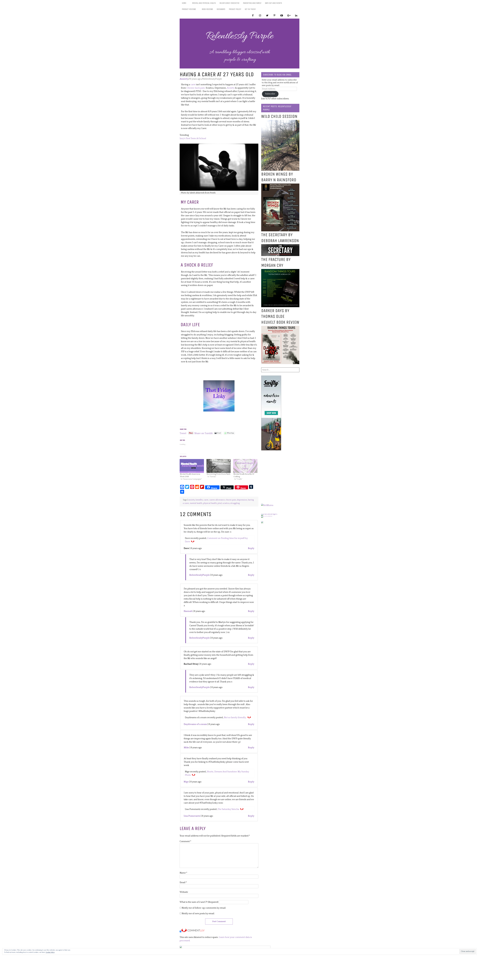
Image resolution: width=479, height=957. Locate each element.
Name (183, 873)
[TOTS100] (266, 516)
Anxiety (184, 79)
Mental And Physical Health (204, 3)
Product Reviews (189, 9)
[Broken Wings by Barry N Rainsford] (280, 185)
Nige (186, 782)
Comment (185, 841)
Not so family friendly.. (235, 717)
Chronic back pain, (195, 88)
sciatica (226, 503)
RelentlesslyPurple (199, 575)
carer (193, 84)
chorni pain (231, 500)
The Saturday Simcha (228, 809)
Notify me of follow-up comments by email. (204, 908)
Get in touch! (250, 9)
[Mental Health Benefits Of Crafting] (245, 466)
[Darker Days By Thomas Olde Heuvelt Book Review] (280, 327)
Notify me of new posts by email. (198, 913)
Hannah (188, 611)
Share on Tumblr (203, 433)
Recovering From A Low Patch (218, 474)
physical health (210, 503)
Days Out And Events (273, 3)
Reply (251, 548)
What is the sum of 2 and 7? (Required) (199, 902)
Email (183, 882)
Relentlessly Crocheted (229, 3)
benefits (199, 500)
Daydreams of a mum (195, 724)
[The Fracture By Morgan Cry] (280, 270)
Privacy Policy (235, 9)
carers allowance (217, 500)
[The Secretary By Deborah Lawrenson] (280, 246)
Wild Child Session (279, 116)
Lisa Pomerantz (192, 816)
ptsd (220, 503)
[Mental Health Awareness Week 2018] (192, 466)
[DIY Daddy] (219, 382)
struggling (235, 503)
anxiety (191, 500)
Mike (186, 747)
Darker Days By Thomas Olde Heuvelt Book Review (280, 316)
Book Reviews (207, 9)
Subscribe (270, 94)
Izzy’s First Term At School (193, 138)
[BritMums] (267, 505)
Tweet (183, 433)
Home (184, 3)
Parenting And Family (252, 3)
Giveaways (221, 9)
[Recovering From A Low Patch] (218, 466)
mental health (196, 503)
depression (242, 500)
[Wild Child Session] (280, 121)
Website (184, 892)
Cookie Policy (50, 952)
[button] (219, 167)
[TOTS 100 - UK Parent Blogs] (271, 514)
